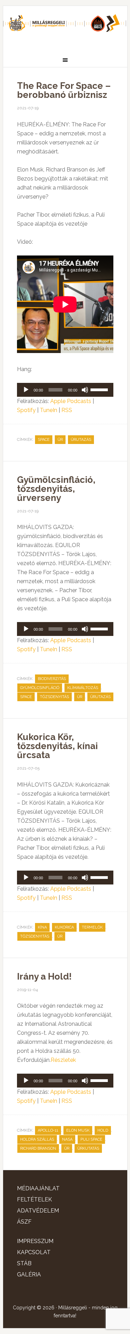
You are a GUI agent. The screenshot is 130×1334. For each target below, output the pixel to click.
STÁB (24, 1263)
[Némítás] (84, 389)
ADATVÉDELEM (38, 1210)
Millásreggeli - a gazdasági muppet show (65, 27)
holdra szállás (37, 1139)
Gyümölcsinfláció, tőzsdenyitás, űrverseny (56, 489)
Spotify (26, 410)
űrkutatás (88, 1148)
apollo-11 (48, 1130)
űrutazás (81, 439)
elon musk (77, 1130)
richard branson (38, 1148)
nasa (67, 1139)
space (44, 439)
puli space (91, 1139)
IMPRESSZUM (35, 1241)
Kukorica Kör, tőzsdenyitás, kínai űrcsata (57, 746)
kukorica (64, 927)
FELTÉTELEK (34, 1199)
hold (102, 1130)
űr (60, 439)
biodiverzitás (52, 679)
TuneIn (48, 410)
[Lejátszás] (26, 389)
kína (42, 927)
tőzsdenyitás (54, 697)
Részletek (63, 1060)
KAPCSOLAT (34, 1252)
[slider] (100, 389)
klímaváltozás (82, 688)
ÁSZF (24, 1221)
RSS (66, 410)
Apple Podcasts (70, 401)
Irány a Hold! (44, 976)
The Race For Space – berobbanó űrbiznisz (64, 90)
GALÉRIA (29, 1274)
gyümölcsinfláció (39, 688)
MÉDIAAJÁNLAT (38, 1188)
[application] (65, 390)
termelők (92, 927)
